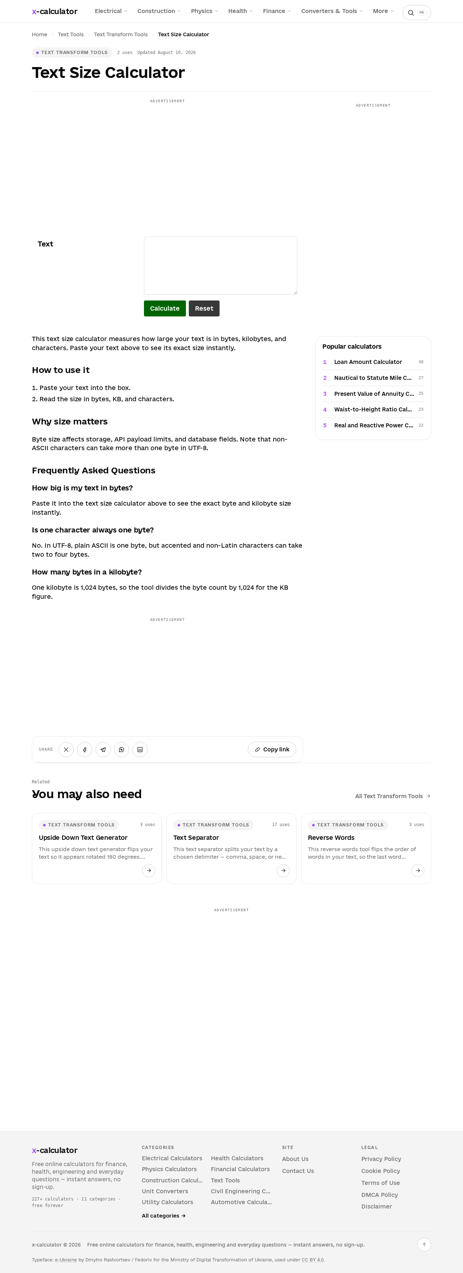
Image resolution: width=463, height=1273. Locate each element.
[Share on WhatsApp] (121, 749)
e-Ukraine (66, 1259)
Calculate (165, 308)
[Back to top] (424, 1245)
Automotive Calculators (242, 1202)
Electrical (108, 11)
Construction (156, 11)
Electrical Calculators (172, 1158)
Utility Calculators (167, 1202)
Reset (204, 308)
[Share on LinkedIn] (140, 749)
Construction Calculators (173, 1180)
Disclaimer (376, 1206)
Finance (274, 11)
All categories (164, 1215)
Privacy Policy (381, 1159)
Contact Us (298, 1171)
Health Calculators (237, 1158)
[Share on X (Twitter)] (66, 749)
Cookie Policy (380, 1171)
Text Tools (71, 34)
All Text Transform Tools (389, 796)
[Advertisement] (167, 157)
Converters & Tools (329, 11)
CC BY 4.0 (313, 1259)
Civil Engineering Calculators (242, 1191)
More (380, 11)
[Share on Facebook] (84, 749)
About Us (295, 1159)
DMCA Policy (379, 1195)
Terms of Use (380, 1183)
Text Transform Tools (121, 34)
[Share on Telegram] (103, 749)
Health (237, 11)
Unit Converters (165, 1191)
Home (39, 34)
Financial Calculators (240, 1169)
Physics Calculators (169, 1169)
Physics (201, 11)
